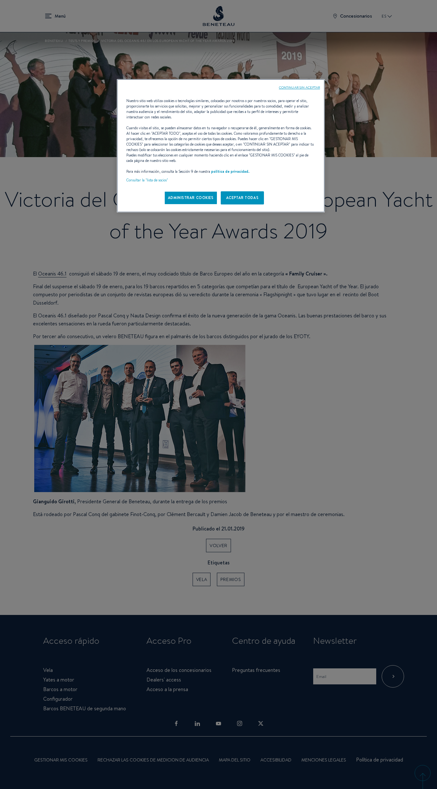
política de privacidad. (230, 171)
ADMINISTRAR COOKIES (191, 197)
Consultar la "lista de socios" (147, 180)
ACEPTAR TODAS (242, 197)
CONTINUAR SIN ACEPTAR (299, 87)
